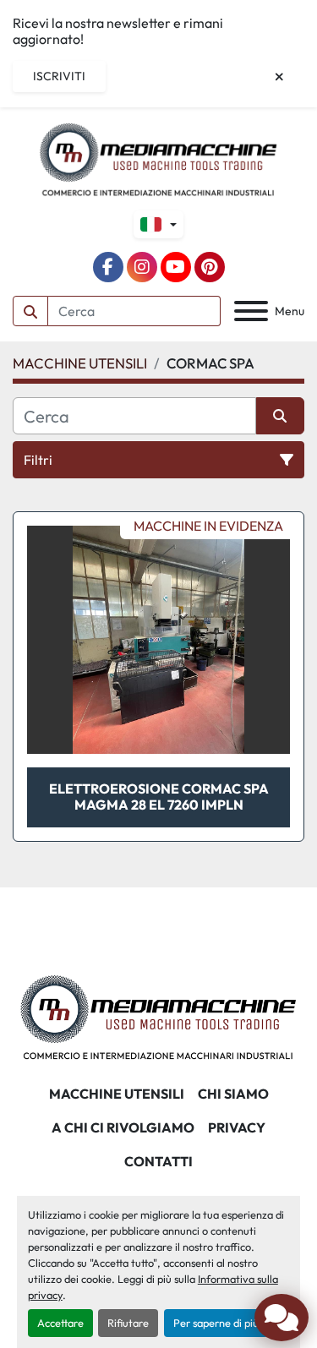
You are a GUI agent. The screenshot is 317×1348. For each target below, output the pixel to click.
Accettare (60, 1322)
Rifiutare (128, 1322)
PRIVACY (236, 1127)
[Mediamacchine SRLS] (158, 1015)
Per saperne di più (216, 1322)
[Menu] (251, 311)
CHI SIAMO (233, 1093)
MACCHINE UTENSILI (116, 1093)
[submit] (30, 311)
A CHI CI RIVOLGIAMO (123, 1127)
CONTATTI (158, 1161)
